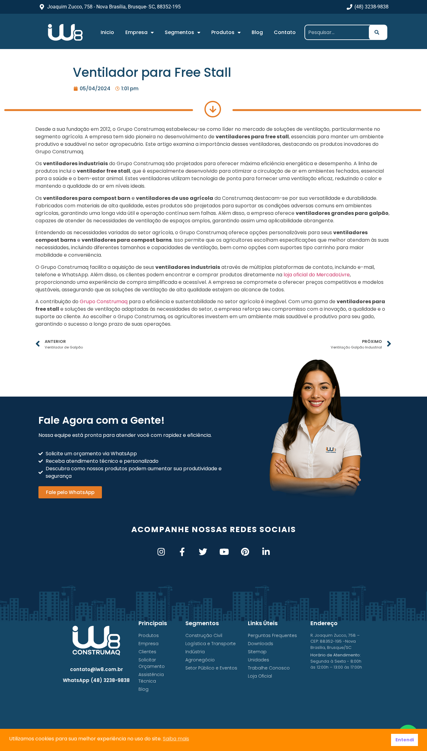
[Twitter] (203, 551)
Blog (257, 32)
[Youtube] (224, 551)
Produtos (222, 32)
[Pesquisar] (378, 32)
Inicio (107, 32)
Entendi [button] (404, 740)
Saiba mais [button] (176, 738)
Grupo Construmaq (104, 301)
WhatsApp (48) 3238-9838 (96, 680)
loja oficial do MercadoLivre (317, 274)
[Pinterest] (245, 551)
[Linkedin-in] (266, 551)
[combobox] (339, 32)
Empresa (136, 32)
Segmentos (179, 32)
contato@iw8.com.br (96, 669)
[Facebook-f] (182, 551)
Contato (285, 32)
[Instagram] (161, 551)
